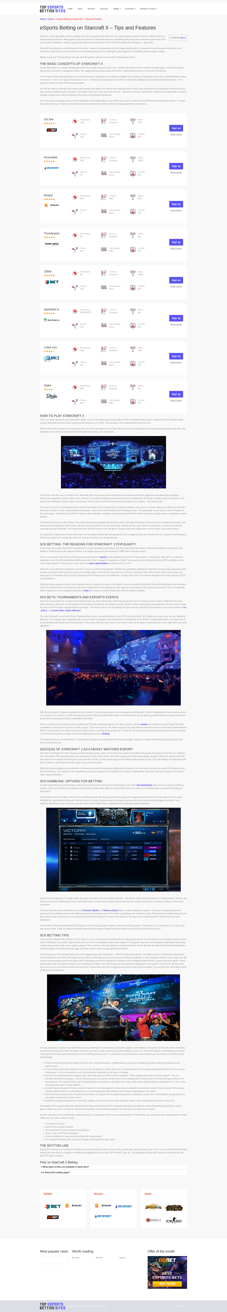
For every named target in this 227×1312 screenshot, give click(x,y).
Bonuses (75, 1258)
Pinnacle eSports (91, 910)
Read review (176, 134)
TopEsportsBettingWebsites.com (94, 1306)
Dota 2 (87, 590)
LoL (185, 607)
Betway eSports (110, 910)
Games (122, 1258)
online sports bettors (98, 563)
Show (182, 38)
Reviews (99, 1258)
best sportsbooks (144, 785)
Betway (106, 734)
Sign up (176, 128)
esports (103, 557)
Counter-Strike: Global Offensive (66, 610)
